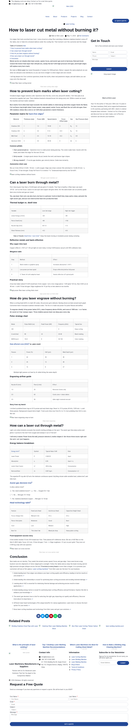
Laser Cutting (70, 24)
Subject (12, 707)
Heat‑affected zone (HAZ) (19, 344)
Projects (74, 16)
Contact (90, 16)
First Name (13, 696)
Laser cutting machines (40, 569)
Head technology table (20, 503)
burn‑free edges (36, 114)
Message (13, 712)
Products (64, 16)
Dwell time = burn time (31, 236)
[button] (38, 616)
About (55, 16)
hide (24, 46)
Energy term (15, 451)
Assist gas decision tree (20, 483)
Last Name (73, 696)
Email (12, 702)
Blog (81, 16)
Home (47, 16)
